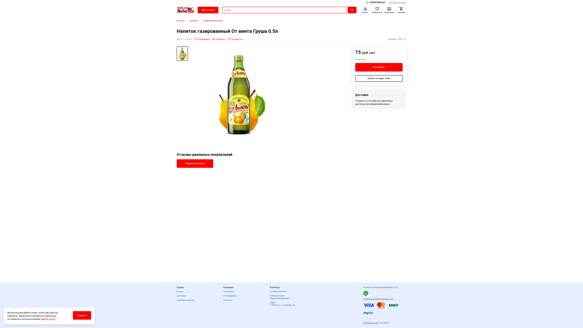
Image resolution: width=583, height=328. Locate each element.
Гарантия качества (185, 300)
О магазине (228, 291)
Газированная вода (213, 20)
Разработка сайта (371, 323)
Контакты (228, 300)
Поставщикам (229, 296)
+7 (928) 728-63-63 (278, 291)
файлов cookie (48, 319)
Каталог (181, 20)
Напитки (194, 20)
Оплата (180, 291)
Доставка (181, 296)
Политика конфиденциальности (378, 299)
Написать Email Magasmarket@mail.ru (280, 297)
